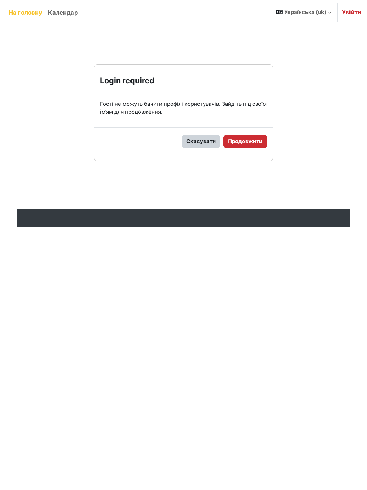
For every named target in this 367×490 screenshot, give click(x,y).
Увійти (351, 12)
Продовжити (245, 141)
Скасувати (201, 141)
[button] (303, 12)
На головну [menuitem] (25, 12)
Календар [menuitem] (63, 12)
